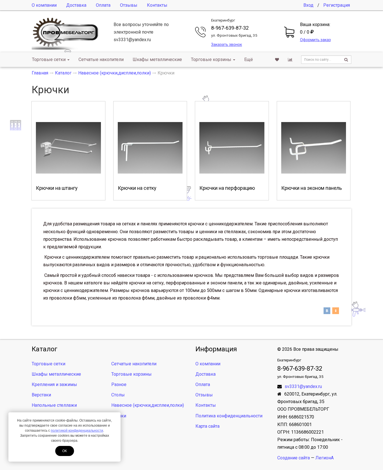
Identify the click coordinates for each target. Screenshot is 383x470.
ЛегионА (324, 457)
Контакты (157, 5)
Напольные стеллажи (54, 405)
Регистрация (336, 5)
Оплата (103, 5)
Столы (118, 394)
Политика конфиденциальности (228, 415)
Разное (118, 384)
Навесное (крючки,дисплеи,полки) (147, 405)
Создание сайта (293, 457)
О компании (44, 5)
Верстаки (41, 394)
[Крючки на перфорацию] (231, 147)
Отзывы (128, 5)
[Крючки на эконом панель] (313, 147)
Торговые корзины (211, 59)
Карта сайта (207, 426)
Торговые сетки (49, 59)
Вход (308, 5)
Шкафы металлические (157, 59)
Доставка (76, 5)
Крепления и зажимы (54, 384)
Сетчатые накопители (101, 59)
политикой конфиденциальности (77, 430)
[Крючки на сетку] (150, 147)
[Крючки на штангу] (68, 147)
